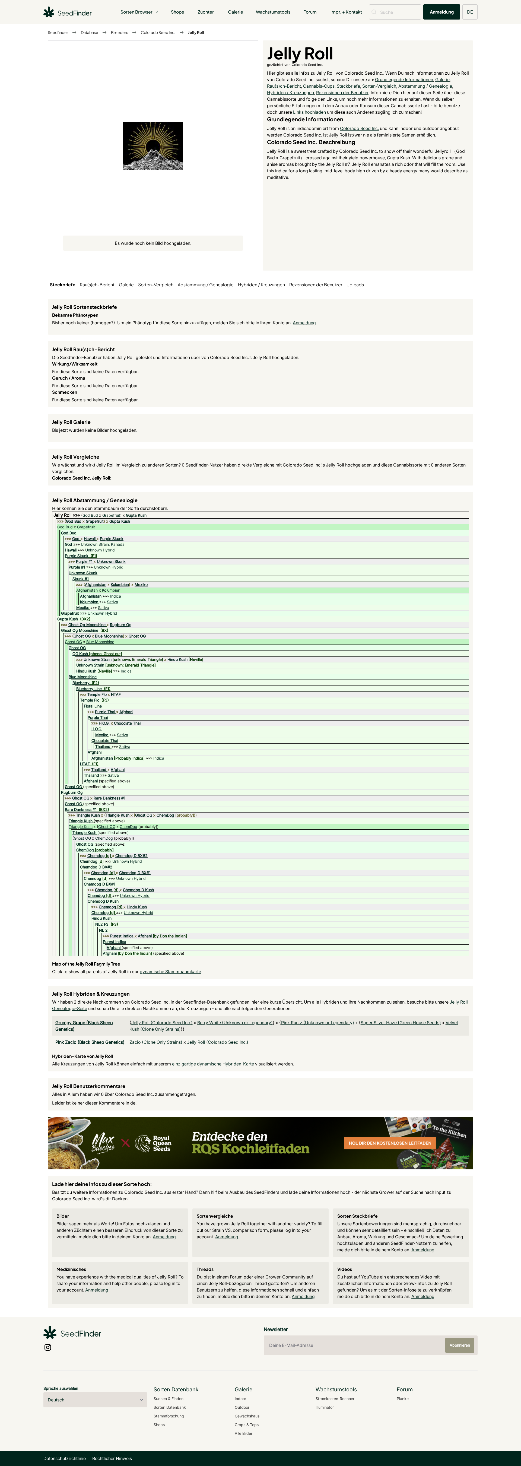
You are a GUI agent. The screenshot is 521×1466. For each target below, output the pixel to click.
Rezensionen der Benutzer (342, 92)
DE (470, 12)
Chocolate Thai (127, 723)
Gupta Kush (136, 515)
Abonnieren (460, 1345)
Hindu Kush (177, 659)
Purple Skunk (111, 538)
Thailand (102, 746)
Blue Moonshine (109, 636)
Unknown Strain (98, 659)
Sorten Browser (136, 12)
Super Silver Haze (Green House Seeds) (401, 1022)
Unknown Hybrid (100, 550)
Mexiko (141, 584)
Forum (310, 12)
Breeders (119, 32)
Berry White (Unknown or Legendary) (235, 1022)
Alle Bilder (243, 1433)
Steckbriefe (348, 86)
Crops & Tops (247, 1424)
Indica (115, 596)
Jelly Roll (196, 32)
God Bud (90, 515)
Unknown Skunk (111, 561)
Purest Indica (122, 936)
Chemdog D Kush (138, 889)
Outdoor (242, 1407)
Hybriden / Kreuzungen (290, 92)
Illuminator (325, 1407)
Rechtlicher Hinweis (112, 1458)
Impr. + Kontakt (346, 12)
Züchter (206, 12)
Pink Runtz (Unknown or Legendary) (317, 1022)
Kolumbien (120, 584)
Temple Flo (97, 694)
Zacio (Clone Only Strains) (155, 1042)
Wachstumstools (273, 12)
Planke (403, 1398)
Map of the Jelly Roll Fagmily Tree (86, 964)
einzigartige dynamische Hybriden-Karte (213, 1064)
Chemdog (96, 855)
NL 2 (103, 930)
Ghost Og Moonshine (87, 624)
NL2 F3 (102, 924)
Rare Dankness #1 (109, 798)
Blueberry (81, 682)
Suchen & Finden (168, 1398)
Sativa (112, 601)
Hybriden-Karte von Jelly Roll (82, 1056)
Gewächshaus (247, 1416)
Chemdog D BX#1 (135, 872)
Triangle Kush (88, 815)
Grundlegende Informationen (404, 79)
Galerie (235, 12)
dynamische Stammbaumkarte (170, 971)
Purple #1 (84, 561)
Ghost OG (82, 636)
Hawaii (90, 538)
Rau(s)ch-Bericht (284, 86)
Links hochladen (309, 112)
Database (89, 32)
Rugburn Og (121, 624)
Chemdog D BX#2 (131, 855)
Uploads (355, 284)
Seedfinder (58, 32)
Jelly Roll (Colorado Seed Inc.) (162, 1022)
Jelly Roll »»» (67, 515)
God (76, 538)
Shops (177, 12)
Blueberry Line (89, 688)
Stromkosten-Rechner (335, 1398)
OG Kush (80, 653)
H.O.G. (104, 723)
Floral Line (93, 706)
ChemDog (165, 815)
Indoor (240, 1398)
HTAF (116, 694)
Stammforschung (169, 1416)
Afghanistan (95, 584)
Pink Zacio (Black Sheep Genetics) (90, 1042)
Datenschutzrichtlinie (64, 1458)
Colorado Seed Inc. (158, 32)
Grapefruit (111, 515)
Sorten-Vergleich (379, 86)
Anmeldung (442, 12)
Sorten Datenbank (170, 1407)
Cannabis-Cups (319, 86)
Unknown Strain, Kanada (103, 544)
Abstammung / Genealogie (425, 86)
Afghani (126, 711)
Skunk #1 (80, 578)
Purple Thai (105, 711)
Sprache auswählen (60, 1388)
